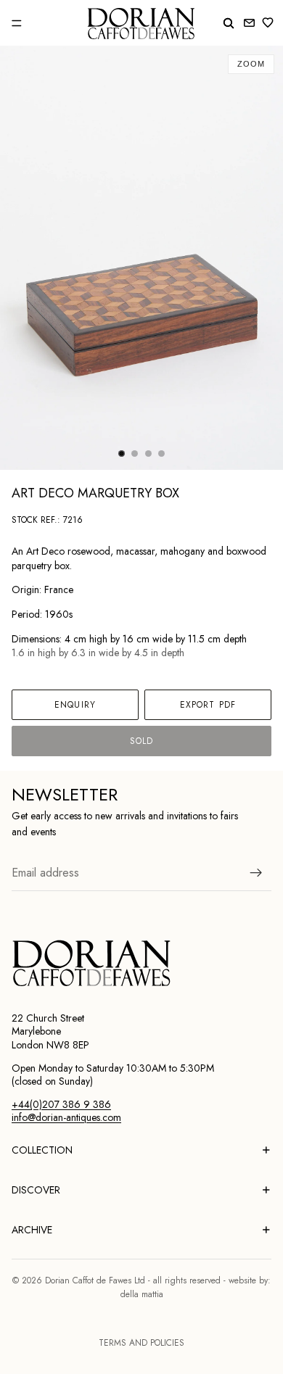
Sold (141, 741)
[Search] (229, 23)
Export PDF (208, 704)
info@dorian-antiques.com (66, 1117)
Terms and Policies (141, 1342)
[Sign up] (256, 872)
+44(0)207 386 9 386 (61, 1104)
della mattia (141, 1294)
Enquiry (75, 704)
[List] (270, 23)
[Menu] (16, 23)
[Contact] (249, 23)
